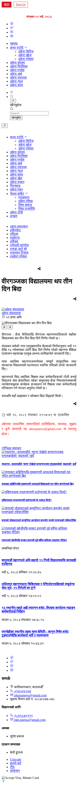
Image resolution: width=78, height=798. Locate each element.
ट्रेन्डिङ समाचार (11, 448)
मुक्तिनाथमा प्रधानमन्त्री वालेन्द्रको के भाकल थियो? (27, 500)
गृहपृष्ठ (14, 43)
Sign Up (21, 4)
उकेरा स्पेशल (25, 59)
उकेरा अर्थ (16, 74)
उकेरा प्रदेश (17, 70)
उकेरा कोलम (17, 62)
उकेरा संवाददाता (11, 313)
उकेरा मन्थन (17, 182)
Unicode (15, 759)
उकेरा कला (16, 85)
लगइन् (13, 216)
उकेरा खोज (24, 55)
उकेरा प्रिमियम (18, 66)
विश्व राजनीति (26, 208)
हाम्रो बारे (15, 763)
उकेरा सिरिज (25, 51)
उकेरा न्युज (16, 81)
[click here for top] (3, 782)
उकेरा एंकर (16, 189)
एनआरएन (23, 197)
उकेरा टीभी (16, 212)
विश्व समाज (25, 205)
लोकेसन (15, 770)
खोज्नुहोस (16, 117)
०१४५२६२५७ (22, 691)
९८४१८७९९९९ (23, 715)
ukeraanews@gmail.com (30, 695)
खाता (6, 4)
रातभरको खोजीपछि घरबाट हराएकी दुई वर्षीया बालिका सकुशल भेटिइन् (34, 540)
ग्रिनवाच (15, 186)
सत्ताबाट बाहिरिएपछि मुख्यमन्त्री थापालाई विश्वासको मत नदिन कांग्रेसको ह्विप (38, 483)
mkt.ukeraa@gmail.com (30, 720)
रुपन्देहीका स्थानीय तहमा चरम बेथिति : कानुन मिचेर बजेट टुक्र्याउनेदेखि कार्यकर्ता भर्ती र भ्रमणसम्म (35, 633)
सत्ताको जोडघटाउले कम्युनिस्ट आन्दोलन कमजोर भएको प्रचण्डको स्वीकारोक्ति (39, 520)
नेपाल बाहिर (17, 193)
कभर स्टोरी (17, 47)
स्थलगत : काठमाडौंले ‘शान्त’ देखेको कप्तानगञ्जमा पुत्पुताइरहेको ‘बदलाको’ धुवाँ (39, 464)
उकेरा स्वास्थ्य (18, 77)
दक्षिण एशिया (25, 201)
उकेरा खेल (16, 178)
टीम (12, 767)
